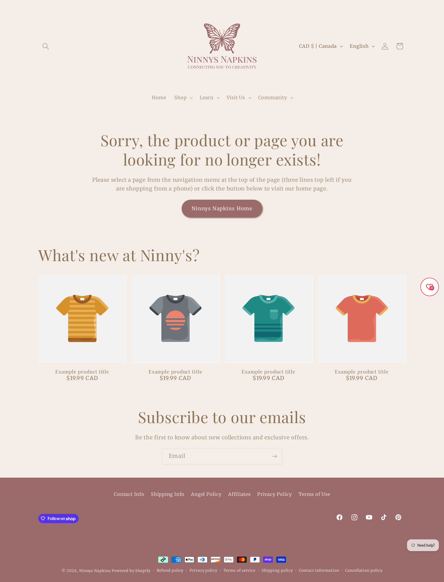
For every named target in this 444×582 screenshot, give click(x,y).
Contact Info (129, 494)
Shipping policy (277, 570)
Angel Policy (206, 494)
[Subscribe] (274, 456)
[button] (45, 46)
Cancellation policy (363, 570)
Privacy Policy (274, 494)
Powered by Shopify (131, 570)
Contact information (319, 570)
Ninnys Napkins (95, 570)
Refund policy (170, 570)
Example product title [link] (82, 371)
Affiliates (239, 494)
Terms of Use (314, 494)
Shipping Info (167, 494)
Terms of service (240, 570)
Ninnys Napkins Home (222, 208)
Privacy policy (203, 570)
